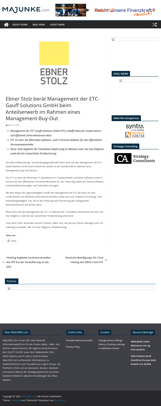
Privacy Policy (73, 346)
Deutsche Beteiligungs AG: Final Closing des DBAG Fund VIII (84, 260)
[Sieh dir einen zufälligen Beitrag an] (154, 24)
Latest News (57, 24)
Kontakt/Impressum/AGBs (79, 340)
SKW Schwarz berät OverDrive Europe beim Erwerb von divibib (143, 360)
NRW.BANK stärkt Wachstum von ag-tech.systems (141, 345)
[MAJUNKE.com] (6, 24)
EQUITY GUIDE (20, 24)
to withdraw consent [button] (108, 348)
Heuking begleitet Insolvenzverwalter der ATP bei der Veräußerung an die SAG (28, 262)
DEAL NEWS (39, 24)
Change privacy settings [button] (110, 340)
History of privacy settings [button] (111, 344)
